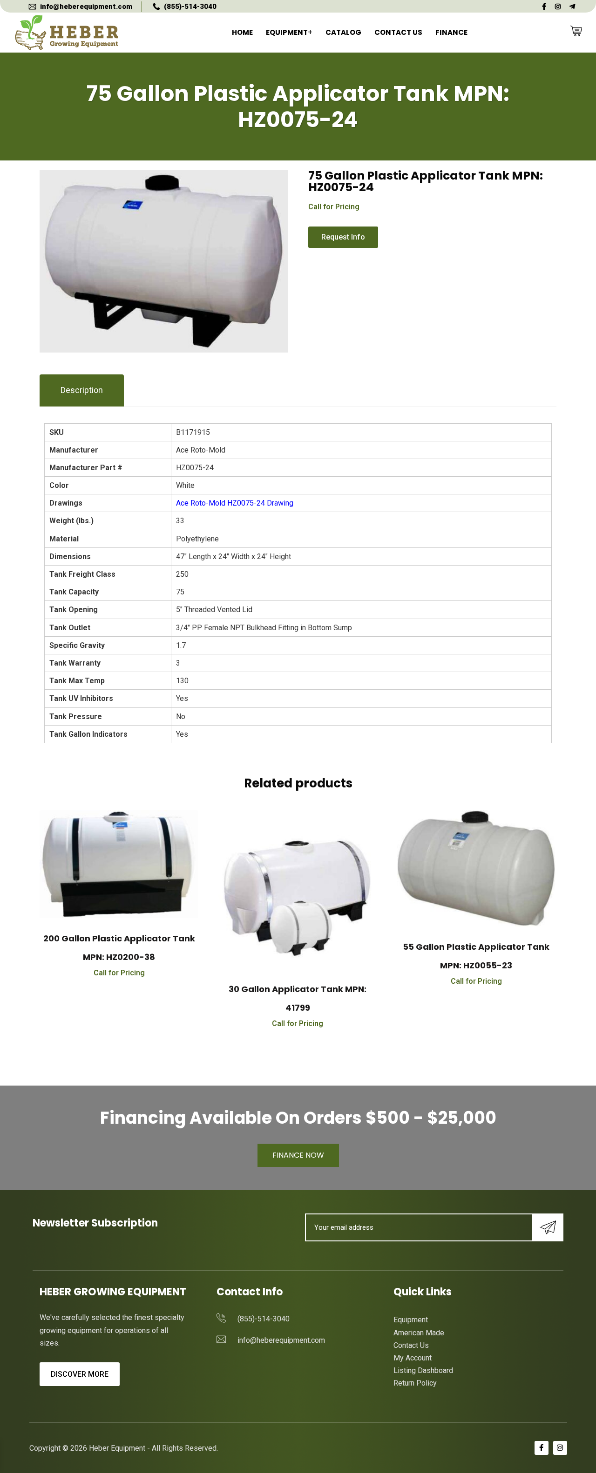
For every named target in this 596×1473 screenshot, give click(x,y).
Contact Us (398, 32)
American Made (418, 1332)
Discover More (79, 1374)
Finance (451, 32)
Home (242, 32)
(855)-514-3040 (190, 6)
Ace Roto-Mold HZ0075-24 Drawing (234, 503)
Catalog (343, 32)
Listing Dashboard (423, 1370)
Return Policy (415, 1383)
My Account (412, 1357)
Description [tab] (82, 390)
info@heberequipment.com (86, 6)
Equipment (287, 32)
